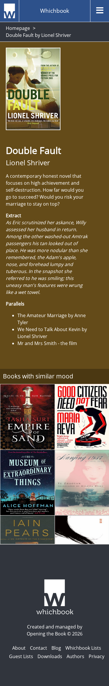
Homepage (18, 28)
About (19, 648)
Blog (56, 648)
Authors (75, 656)
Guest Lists (21, 656)
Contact (38, 648)
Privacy (96, 656)
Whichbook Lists (83, 648)
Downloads (49, 656)
